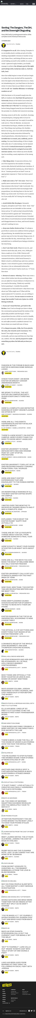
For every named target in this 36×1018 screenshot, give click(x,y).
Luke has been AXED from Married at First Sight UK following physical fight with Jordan (16, 965)
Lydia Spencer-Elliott (12, 667)
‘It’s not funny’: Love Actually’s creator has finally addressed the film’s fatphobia (17, 787)
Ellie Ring (8, 809)
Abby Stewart (6, 414)
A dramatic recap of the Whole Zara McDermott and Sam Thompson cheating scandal (16, 646)
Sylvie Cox (8, 484)
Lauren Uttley (10, 441)
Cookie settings (26, 994)
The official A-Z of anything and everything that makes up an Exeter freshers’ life (17, 632)
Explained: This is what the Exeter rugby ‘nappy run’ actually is (14, 521)
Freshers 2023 (22, 371)
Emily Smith (9, 681)
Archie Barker (6, 457)
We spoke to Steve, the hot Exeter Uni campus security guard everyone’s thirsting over (15, 395)
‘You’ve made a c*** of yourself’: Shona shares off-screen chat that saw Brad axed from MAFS (17, 917)
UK (6, 651)
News (29, 428)
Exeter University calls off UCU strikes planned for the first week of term (17, 575)
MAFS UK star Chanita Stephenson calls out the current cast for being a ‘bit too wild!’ (16, 934)
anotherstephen (11, 650)
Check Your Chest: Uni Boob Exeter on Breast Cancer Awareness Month (15, 381)
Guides (18, 44)
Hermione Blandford (12, 511)
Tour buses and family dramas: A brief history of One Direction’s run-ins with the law (17, 728)
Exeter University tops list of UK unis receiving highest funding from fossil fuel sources (17, 466)
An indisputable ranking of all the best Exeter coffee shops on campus (16, 494)
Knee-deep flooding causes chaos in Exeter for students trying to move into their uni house (16, 604)
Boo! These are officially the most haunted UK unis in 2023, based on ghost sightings (16, 677)
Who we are (25, 991)
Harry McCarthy (10, 44)
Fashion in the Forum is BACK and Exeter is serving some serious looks (17, 367)
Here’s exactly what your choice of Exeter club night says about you (18, 548)
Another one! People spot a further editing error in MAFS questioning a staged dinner (16, 771)
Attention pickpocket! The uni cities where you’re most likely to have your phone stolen (17, 821)
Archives (13, 994)
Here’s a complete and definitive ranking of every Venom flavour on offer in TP (17, 410)
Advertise (13, 991)
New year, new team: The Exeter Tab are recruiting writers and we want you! (17, 589)
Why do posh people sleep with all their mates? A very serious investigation (17, 886)
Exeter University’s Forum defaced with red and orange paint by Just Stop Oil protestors (16, 452)
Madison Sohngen (19, 414)
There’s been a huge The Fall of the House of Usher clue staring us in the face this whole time (17, 742)
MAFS (17, 697)
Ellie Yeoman (6, 428)
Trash (24, 732)
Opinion (24, 511)
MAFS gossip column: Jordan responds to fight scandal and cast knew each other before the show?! (17, 691)
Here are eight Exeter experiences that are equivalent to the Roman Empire (17, 480)
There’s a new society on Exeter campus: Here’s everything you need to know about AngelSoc (17, 437)
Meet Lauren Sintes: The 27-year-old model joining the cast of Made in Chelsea (17, 839)
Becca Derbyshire (11, 400)
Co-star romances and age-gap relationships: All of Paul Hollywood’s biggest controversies (16, 662)
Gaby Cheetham (10, 371)
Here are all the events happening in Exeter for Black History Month (16, 424)
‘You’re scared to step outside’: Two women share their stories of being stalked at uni (17, 758)
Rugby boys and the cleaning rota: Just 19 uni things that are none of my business (17, 852)
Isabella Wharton (19, 428)
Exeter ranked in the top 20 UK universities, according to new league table (17, 618)
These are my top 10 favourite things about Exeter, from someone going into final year (16, 535)
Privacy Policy (14, 992)
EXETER (8, 373)
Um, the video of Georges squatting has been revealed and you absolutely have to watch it (16, 804)
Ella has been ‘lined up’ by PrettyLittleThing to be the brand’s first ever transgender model (17, 711)
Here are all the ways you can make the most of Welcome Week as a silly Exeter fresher (17, 562)
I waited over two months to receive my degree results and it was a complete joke (17, 507)
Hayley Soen (9, 697)
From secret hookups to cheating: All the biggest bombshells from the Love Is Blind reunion (15, 869)
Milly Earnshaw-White (12, 552)
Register (13, 1000)
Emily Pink (8, 498)
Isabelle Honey (10, 385)
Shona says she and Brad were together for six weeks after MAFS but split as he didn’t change (16, 903)
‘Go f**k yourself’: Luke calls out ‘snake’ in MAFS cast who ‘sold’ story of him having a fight (16, 950)
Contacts (24, 992)
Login (12, 1001)
